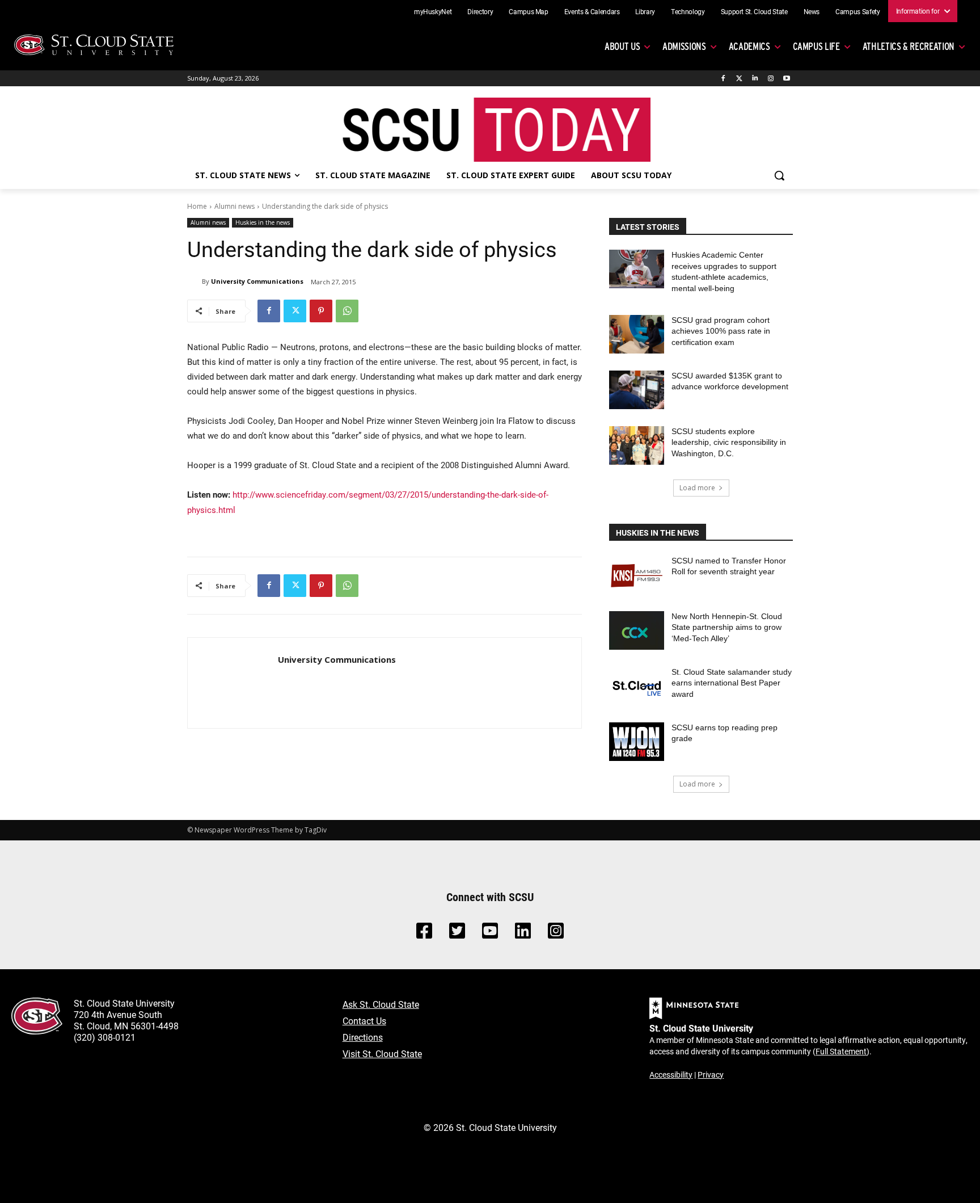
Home (197, 206)
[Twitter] (739, 78)
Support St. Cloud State (754, 11)
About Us (622, 46)
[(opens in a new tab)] (636, 575)
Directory (480, 11)
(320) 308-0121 (105, 1037)
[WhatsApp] (347, 311)
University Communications (257, 281)
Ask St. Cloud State (381, 1004)
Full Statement (841, 1051)
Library (645, 11)
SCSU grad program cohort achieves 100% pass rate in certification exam (720, 331)
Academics (749, 46)
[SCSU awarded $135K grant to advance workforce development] (636, 390)
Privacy (711, 1074)
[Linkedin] (755, 78)
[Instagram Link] (556, 934)
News (812, 11)
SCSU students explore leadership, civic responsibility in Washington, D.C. (728, 442)
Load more (697, 488)
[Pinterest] (321, 311)
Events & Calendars (592, 11)
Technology (688, 11)
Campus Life (816, 46)
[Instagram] (770, 78)
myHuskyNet (433, 11)
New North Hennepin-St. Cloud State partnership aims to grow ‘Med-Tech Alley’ (726, 627)
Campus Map (528, 11)
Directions (363, 1037)
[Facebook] (723, 78)
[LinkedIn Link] (523, 934)
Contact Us (364, 1021)
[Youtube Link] (490, 934)
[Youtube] (786, 78)
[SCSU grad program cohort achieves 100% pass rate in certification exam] (636, 334)
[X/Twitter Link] (457, 934)
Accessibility (670, 1074)
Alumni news (234, 206)
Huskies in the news (262, 222)
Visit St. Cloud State (382, 1053)
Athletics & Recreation (908, 46)
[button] (779, 175)
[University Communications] (194, 281)
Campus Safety (857, 11)
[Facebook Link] (424, 934)
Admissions (684, 46)
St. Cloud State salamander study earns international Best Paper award (731, 683)
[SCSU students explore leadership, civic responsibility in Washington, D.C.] (636, 445)
